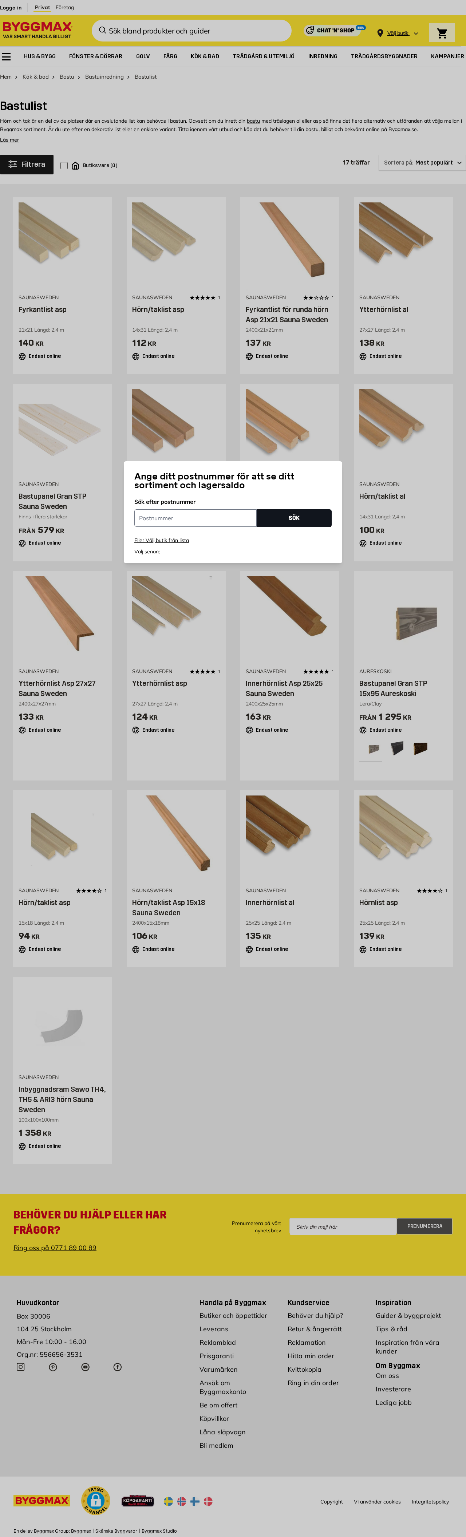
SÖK (294, 517)
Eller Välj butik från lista (161, 540)
